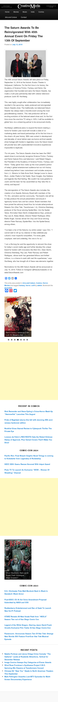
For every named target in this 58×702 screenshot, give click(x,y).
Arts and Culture (11, 17)
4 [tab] (18, 339)
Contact (24, 17)
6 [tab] (24, 339)
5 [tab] (21, 339)
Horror (45, 283)
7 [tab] (27, 339)
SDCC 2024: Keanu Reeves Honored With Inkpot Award (27, 464)
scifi (33, 285)
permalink (8, 288)
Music (25, 12)
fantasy (22, 285)
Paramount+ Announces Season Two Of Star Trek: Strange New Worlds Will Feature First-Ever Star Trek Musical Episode (28, 636)
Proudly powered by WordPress (29, 697)
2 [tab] (11, 339)
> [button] (28, 316)
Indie (33, 12)
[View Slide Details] (17, 317)
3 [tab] (15, 339)
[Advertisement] (29, 371)
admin (39, 285)
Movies (16, 12)
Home (7, 12)
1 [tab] (8, 339)
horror (28, 285)
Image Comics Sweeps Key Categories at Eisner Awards (27, 662)
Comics (41, 12)
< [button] (8, 316)
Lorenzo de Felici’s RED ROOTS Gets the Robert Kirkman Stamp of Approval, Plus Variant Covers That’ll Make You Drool (28, 440)
